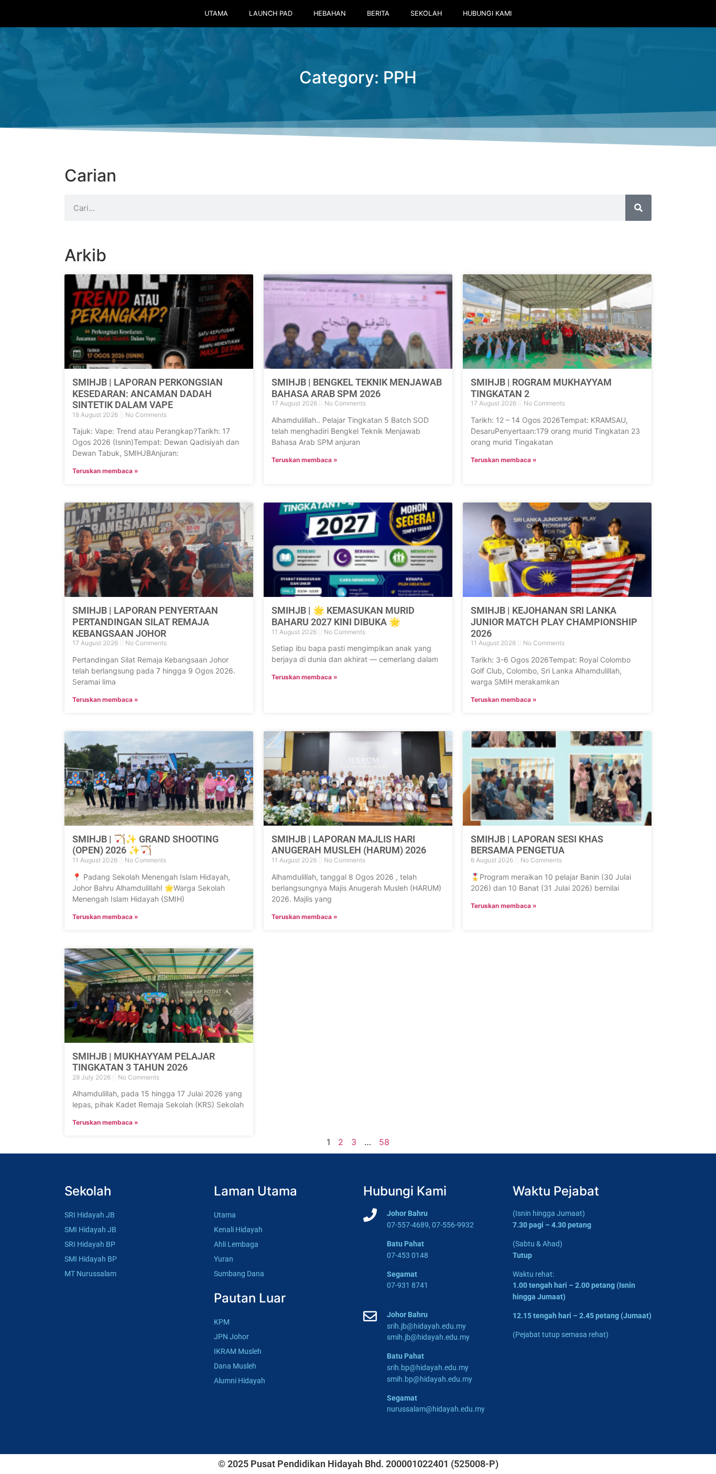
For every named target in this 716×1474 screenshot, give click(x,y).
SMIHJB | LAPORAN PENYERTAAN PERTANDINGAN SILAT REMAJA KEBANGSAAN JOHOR (145, 621)
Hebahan (329, 13)
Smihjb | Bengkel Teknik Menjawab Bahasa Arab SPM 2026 (357, 388)
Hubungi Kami (487, 13)
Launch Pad (270, 13)
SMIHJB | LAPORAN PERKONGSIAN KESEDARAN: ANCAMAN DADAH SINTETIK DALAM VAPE (147, 393)
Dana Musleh (235, 1366)
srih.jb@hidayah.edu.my (426, 1326)
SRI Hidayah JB (89, 1215)
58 (384, 1142)
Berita (378, 13)
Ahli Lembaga (236, 1244)
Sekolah (426, 13)
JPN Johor (231, 1336)
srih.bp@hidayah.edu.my (428, 1367)
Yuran (223, 1259)
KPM (222, 1322)
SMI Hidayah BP (90, 1259)
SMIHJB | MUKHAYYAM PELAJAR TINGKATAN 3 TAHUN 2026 (143, 1062)
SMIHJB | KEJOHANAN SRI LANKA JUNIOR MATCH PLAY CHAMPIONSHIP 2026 (554, 621)
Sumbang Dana (239, 1273)
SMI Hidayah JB (90, 1229)
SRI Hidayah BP (89, 1244)
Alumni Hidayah (239, 1380)
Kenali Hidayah (238, 1229)
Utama (216, 13)
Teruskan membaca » (105, 471)
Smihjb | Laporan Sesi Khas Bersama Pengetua (537, 845)
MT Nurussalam (90, 1273)
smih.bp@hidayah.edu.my (429, 1379)
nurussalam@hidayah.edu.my (436, 1409)
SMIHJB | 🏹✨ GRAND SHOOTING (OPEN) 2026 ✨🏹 (145, 845)
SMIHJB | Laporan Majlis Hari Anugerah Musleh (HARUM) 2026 (349, 845)
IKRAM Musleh (238, 1351)
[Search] (638, 208)
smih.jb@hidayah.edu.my (428, 1337)
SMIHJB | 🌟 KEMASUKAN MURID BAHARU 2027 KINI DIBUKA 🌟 (343, 616)
